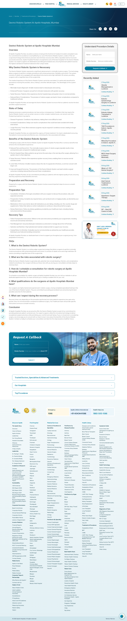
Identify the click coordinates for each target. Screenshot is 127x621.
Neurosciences (51, 435)
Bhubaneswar (33, 571)
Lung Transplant (86, 511)
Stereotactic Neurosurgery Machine (106, 503)
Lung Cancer (67, 473)
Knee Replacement (87, 504)
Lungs (66, 528)
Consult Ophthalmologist (54, 547)
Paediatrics (50, 454)
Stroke (66, 482)
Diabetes (66, 450)
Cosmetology (51, 456)
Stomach (66, 542)
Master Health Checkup (70, 564)
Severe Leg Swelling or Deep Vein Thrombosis (105, 451)
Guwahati (32, 562)
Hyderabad (33, 490)
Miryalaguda (33, 504)
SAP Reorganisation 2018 (19, 556)
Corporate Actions (17, 515)
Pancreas (66, 532)
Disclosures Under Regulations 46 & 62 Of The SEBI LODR (19, 539)
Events (14, 568)
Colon (66, 504)
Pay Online (67, 610)
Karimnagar (33, 502)
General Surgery (51, 481)
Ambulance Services (69, 592)
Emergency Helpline (69, 588)
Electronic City (34, 464)
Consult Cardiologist (53, 522)
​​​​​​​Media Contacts (16, 573)
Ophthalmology (51, 500)
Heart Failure (68, 459)
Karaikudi (32, 487)
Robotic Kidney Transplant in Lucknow (106, 114)
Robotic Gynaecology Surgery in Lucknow (108, 101)
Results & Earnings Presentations (17, 530)
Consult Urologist (52, 566)
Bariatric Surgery (86, 489)
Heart (66, 516)
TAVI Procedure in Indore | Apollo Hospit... (107, 128)
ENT (48, 474)
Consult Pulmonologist (53, 561)
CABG (83, 492)
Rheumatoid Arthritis (88, 473)
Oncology (49, 433)
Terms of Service (110, 618)
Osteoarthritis (86, 466)
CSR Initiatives (16, 485)
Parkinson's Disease (69, 480)
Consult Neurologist (52, 542)
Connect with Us (16, 582)
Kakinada (32, 518)
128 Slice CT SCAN (104, 496)
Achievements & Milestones (16, 445)
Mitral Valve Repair (87, 515)
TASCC (14, 610)
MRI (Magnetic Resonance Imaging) (106, 512)
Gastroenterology (52, 437)
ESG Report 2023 (17, 490)
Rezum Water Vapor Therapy (104, 492)
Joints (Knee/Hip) (69, 521)
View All (49, 461)
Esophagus (67, 509)
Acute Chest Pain (104, 428)
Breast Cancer (68, 440)
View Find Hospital (3, 304)
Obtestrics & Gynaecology (54, 447)
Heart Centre (33, 452)
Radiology (50, 491)
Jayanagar (32, 468)
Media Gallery (16, 570)
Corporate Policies (17, 510)
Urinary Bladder (68, 547)
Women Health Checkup (71, 557)
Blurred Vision (68, 437)
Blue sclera (102, 454)
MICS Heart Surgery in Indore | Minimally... (108, 155)
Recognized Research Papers (18, 479)
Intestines (67, 518)
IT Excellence (15, 598)
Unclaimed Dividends (18, 548)
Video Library (102, 549)
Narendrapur (33, 560)
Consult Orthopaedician (53, 549)
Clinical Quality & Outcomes (17, 592)
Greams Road (33, 428)
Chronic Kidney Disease (70, 442)
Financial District (34, 494)
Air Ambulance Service (70, 595)
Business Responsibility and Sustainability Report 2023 (19, 496)
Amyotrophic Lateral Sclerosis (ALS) (87, 428)
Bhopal (31, 578)
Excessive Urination (104, 434)
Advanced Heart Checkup (71, 554)
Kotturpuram (33, 440)
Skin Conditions (86, 475)
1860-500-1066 (100, 413)
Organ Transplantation (53, 442)
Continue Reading (106, 92)
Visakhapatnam (34, 511)
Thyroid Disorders (69, 485)
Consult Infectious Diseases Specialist (55, 536)
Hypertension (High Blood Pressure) (71, 464)
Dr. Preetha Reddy (17, 456)
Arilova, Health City (35, 513)
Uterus (66, 549)
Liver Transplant (86, 508)
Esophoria (102, 445)
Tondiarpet (33, 437)
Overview (14, 428)
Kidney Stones (68, 470)
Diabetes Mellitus (87, 447)
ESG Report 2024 (17, 488)
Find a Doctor (68, 571)
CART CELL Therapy (87, 494)
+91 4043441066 (78, 413)
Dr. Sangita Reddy (17, 463)
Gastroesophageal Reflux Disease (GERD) (71, 455)
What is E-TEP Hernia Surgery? (107, 169)
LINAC (101, 485)
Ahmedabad (33, 548)
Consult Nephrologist (53, 540)
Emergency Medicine (53, 477)
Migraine (66, 475)
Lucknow (32, 530)
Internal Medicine (52, 449)
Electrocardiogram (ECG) (106, 525)
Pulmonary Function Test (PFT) (106, 533)
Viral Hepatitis (68, 492)
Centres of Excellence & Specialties (53, 464)
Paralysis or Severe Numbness (104, 439)
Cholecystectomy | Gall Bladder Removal (88, 537)
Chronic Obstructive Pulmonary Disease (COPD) (71, 445)
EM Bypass (33, 557)
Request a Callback (99, 68)
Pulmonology (50, 445)
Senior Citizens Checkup (71, 566)
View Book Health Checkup (3, 310)
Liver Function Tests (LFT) (106, 536)
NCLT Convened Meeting (19, 545)
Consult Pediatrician (52, 552)
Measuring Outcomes (18, 605)
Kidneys (66, 523)
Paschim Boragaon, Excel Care (36, 568)
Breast (66, 502)
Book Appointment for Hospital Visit (70, 574)
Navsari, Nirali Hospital (36, 583)
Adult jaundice (103, 460)
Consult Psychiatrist (52, 559)
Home (10, 16)
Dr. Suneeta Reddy (17, 458)
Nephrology (50, 512)
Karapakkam (33, 449)
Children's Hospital (35, 445)
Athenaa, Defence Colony (37, 528)
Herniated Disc (68, 461)
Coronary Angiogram (105, 521)
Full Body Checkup (69, 559)
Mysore (32, 473)
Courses (14, 468)
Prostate (66, 535)
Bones (66, 497)
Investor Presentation (18, 533)
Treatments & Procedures (29, 16)
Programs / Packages (70, 603)
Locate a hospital (69, 581)
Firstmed (32, 442)
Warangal (32, 509)
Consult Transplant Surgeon (54, 563)
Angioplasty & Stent (87, 487)
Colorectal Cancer (87, 442)
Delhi (31, 521)
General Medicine (52, 488)
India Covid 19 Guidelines (19, 600)
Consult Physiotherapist (53, 554)
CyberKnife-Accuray (104, 470)
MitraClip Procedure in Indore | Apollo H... (108, 142)
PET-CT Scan (102, 518)
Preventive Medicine (52, 459)
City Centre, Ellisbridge (36, 550)
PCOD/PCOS (67, 477)
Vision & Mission (16, 431)
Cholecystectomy (87, 496)
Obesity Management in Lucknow (107, 87)
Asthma (66, 433)
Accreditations (16, 596)
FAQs (65, 608)
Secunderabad (34, 506)
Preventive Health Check (71, 583)
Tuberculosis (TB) (69, 487)
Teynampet (33, 433)
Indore (31, 532)
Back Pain (67, 435)
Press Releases (16, 566)
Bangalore (32, 459)
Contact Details (16, 558)
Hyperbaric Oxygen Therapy (108, 197)
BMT (83, 530)
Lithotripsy (85, 506)
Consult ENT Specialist (53, 524)
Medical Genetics (52, 486)
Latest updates (16, 590)
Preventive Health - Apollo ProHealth (71, 597)
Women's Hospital (35, 447)
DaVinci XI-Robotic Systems (106, 467)
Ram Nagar (33, 516)
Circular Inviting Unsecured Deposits (19, 550)
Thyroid (66, 544)
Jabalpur (32, 581)
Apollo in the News (17, 563)
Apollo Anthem (16, 433)
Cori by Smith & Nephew (106, 475)
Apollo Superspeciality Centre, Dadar (36, 540)
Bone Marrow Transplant (88, 431)
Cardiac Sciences (51, 430)
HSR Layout (33, 466)
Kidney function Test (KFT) (106, 542)
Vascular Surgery (51, 452)
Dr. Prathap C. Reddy (18, 454)
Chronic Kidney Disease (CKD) (88, 439)
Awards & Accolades (17, 440)
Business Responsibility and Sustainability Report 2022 (19, 501)
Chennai (32, 426)
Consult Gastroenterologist (54, 527)
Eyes (65, 511)
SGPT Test (102, 530)
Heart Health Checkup (70, 561)
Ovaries (66, 530)
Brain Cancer (85, 434)
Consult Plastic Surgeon (53, 556)
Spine (66, 540)
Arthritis (66, 430)
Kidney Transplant (87, 501)
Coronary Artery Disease (71, 448)
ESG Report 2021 (17, 492)
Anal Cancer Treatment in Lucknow (106, 183)
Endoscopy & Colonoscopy (106, 528)
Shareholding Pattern (18, 543)
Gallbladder (67, 513)
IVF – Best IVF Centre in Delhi (106, 210)
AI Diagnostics (103, 500)
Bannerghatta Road (35, 461)
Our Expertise (68, 601)
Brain (65, 499)
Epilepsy (66, 453)
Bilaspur (32, 574)
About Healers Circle (18, 587)
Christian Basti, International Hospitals (36, 564)
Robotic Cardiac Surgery (88, 518)
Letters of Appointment (18, 520)
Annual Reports (16, 527)
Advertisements (16, 553)
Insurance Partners (69, 590)
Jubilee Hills (33, 499)
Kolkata (32, 555)
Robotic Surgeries (52, 510)
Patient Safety (16, 607)
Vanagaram (33, 430)
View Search (3, 323)
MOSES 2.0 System (104, 490)
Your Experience (68, 605)
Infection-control (17, 603)
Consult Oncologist (52, 544)
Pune (31, 543)
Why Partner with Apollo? (19, 580)
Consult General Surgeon (54, 532)
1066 (115, 5)
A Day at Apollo (16, 448)
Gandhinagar (33, 552)
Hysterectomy (86, 541)
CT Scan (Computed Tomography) (104, 515)
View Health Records (70, 585)
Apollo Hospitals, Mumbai (37, 537)
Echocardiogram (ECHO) (106, 523)
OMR (31, 435)
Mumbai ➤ (32, 535)
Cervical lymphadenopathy (106, 442)
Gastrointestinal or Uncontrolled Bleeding (105, 457)
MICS (83, 513)
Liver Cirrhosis (86, 463)
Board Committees (17, 508)
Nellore (32, 480)
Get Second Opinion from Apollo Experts (71, 577)
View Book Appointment (3, 297)
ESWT (101, 498)
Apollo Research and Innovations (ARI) (17, 471)
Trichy (31, 485)
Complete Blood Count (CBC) (105, 539)
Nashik (31, 545)
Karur (31, 478)
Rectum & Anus (68, 537)
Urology (49, 440)
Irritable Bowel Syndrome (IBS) (71, 467)
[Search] (110, 4)
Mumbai (17, 16)
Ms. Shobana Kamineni (18, 461)
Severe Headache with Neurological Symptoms (105, 447)
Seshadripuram (34, 471)
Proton (31, 454)
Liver (65, 525)
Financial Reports (17, 525)
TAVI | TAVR (85, 520)
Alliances (14, 443)
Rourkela (32, 576)
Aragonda (32, 483)
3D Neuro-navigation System (105, 479)
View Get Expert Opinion (3, 317)
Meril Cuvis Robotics (105, 472)
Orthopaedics (51, 505)
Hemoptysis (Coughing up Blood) (106, 431)
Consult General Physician (54, 529)
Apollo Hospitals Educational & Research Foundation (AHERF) (18, 475)
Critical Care (50, 472)
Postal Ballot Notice (17, 517)
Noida (31, 525)
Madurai (32, 475)
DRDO (31, 492)
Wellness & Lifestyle (105, 544)
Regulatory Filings (17, 535)
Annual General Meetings (19, 513)
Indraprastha (33, 523)
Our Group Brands (17, 438)
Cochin (32, 456)
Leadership (15, 436)
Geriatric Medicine (52, 484)
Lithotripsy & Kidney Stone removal (89, 545)
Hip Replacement (87, 499)
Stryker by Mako (103, 477)
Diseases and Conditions (89, 426)
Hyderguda (33, 497)
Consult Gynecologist (53, 534)
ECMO (101, 488)
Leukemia (84, 461)
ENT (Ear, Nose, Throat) (70, 506)
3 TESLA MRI (102, 483)
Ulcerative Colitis (69, 489)
